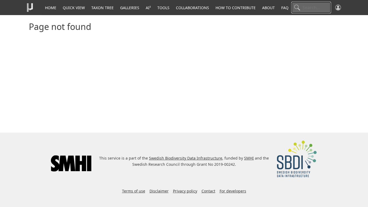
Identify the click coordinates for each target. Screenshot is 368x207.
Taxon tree (102, 7)
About (268, 7)
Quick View (74, 7)
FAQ (285, 7)
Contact (208, 191)
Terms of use (133, 191)
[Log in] (338, 7)
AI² (148, 7)
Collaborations (192, 7)
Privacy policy (185, 191)
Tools (163, 7)
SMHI (249, 158)
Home (50, 7)
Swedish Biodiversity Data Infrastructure (185, 158)
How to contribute (236, 7)
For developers (233, 191)
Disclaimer (159, 191)
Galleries (129, 7)
